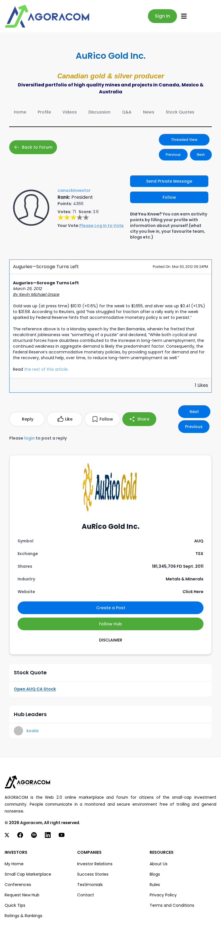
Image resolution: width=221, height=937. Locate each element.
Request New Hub (22, 895)
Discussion (99, 112)
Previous (173, 154)
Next (201, 154)
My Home (14, 864)
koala (32, 731)
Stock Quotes (180, 112)
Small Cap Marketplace (28, 874)
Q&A (127, 112)
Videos (69, 112)
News (148, 112)
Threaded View (184, 139)
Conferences (18, 884)
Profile (44, 112)
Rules (155, 884)
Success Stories (92, 874)
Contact (85, 895)
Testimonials (90, 884)
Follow (169, 197)
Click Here (192, 592)
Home (20, 112)
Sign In (162, 16)
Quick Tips (15, 905)
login (29, 438)
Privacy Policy (163, 895)
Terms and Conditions (172, 905)
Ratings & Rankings (23, 916)
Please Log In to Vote (101, 225)
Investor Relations (95, 864)
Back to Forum (37, 147)
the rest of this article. (46, 369)
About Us (158, 864)
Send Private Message (169, 181)
